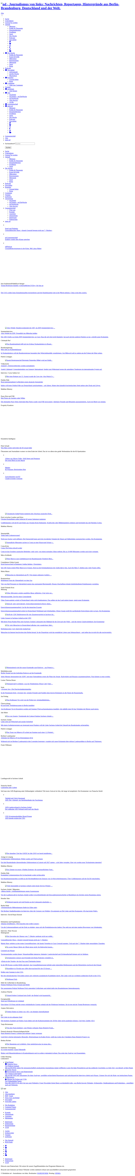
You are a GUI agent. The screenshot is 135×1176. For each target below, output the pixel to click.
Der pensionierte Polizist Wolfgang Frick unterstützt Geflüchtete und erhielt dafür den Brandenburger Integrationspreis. (40, 988)
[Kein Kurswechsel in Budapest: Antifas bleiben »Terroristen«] (29, 559)
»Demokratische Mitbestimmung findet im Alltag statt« (19, 907)
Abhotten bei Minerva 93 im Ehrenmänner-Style (17, 738)
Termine (8, 87)
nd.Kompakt (13, 72)
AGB (7, 1127)
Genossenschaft (10, 136)
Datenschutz (9, 1124)
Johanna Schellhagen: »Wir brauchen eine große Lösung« (20, 924)
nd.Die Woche (14, 74)
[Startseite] (67, 6)
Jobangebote (9, 1114)
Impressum (8, 1122)
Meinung (12, 26)
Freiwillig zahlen (10, 1101)
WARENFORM (42, 1173)
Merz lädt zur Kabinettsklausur (11, 349)
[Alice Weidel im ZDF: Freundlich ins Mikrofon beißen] (30, 328)
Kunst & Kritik (14, 57)
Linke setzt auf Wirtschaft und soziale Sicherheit (17, 722)
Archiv (7, 1131)
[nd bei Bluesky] (10, 43)
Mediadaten (9, 1118)
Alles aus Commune (16, 85)
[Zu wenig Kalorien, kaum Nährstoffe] (28, 1044)
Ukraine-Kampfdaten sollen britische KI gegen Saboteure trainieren (23, 519)
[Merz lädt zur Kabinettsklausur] (28, 344)
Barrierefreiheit (10, 1125)
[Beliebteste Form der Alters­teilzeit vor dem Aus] (28, 575)
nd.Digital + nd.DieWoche (18, 96)
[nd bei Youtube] (10, 51)
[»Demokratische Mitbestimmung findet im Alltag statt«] (28, 902)
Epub (11, 1096)
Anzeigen (8, 1116)
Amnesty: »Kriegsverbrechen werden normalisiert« (18, 366)
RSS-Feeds (9, 1142)
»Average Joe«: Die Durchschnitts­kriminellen (16, 689)
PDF (6, 1096)
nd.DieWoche (13, 98)
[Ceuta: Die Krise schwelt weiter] (29, 542)
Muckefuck (13, 76)
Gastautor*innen (10, 1107)
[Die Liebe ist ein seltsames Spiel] (27, 1012)
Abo (2, 13)
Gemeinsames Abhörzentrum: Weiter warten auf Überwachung (22, 859)
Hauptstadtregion (15, 30)
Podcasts (12, 38)
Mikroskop (13, 59)
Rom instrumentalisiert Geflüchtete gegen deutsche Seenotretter (22, 382)
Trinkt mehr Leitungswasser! (10, 535)
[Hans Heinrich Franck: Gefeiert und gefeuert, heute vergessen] (29, 1028)
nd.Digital (12, 95)
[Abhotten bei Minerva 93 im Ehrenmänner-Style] (29, 732)
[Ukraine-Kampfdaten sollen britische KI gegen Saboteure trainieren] (28, 514)
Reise (11, 66)
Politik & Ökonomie (16, 28)
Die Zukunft (9, 1140)
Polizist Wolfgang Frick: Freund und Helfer (15, 985)
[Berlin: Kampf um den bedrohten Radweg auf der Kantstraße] (29, 667)
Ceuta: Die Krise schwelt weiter (11, 548)
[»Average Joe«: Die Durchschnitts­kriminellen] (29, 684)
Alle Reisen (13, 91)
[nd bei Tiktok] (10, 49)
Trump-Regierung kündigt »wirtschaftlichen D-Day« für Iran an (22, 285)
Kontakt (7, 1112)
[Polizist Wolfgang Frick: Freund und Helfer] (11, 979)
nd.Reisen (8, 1137)
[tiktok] (10, 131)
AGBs (11, 102)
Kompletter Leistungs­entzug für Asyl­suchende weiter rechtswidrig (23, 875)
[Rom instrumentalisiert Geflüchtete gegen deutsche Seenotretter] (29, 376)
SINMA (58, 1173)
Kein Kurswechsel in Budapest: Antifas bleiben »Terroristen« (21, 564)
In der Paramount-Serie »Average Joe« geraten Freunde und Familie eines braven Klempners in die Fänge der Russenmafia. (42, 693)
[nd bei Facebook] (9, 47)
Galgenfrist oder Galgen (9, 787)
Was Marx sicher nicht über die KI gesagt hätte (16, 448)
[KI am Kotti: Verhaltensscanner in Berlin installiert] (27, 700)
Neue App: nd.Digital (12, 1098)
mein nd (7, 140)
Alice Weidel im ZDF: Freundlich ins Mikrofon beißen (19, 333)
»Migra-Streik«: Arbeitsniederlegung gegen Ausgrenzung (20, 891)
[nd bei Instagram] (10, 45)
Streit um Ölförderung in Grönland (12, 1001)
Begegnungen (14, 60)
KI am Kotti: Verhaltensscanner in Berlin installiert (17, 705)
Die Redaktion (10, 1105)
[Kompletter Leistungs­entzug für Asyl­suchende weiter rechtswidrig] (29, 870)
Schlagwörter (9, 1133)
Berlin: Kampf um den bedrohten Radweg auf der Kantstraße (21, 673)
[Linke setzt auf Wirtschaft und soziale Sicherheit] (29, 716)
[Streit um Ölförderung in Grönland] (28, 995)
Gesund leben (13, 79)
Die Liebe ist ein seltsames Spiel (11, 1017)
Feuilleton (12, 32)
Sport (11, 34)
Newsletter (12, 40)
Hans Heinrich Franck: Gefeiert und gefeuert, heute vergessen (21, 1033)
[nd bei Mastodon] (10, 42)
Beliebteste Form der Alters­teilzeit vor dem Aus (16, 580)
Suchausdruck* (10, 143)
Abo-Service (13, 100)
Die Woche (13, 36)
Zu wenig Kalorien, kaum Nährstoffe (13, 1049)
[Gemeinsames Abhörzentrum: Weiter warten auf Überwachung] (28, 853)
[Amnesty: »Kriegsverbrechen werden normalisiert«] (28, 360)
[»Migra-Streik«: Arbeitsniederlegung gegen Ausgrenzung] (29, 886)
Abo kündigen (10, 1094)
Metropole (12, 62)
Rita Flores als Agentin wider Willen (13, 398)
